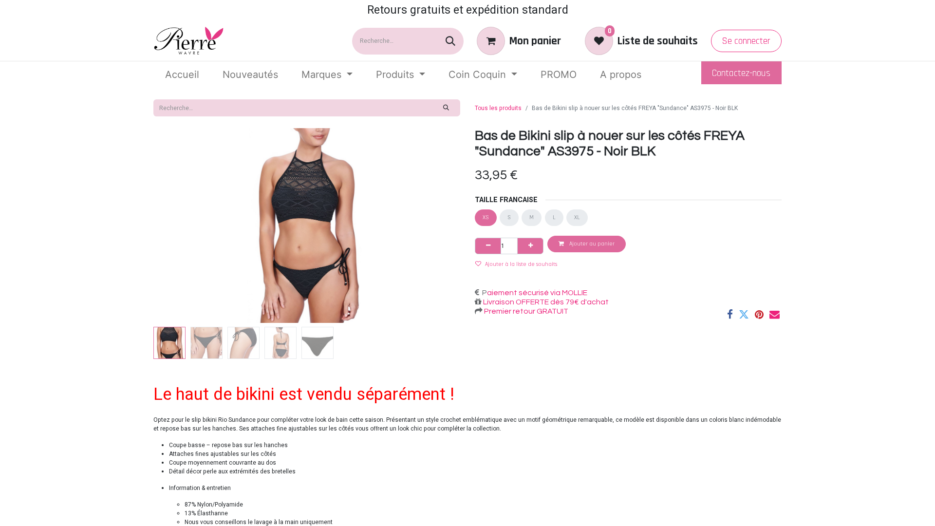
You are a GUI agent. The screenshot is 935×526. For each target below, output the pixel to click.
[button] (176, 225)
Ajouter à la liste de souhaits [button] (521, 264)
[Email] (774, 314)
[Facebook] (730, 314)
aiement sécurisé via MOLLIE (537, 293)
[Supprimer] (488, 246)
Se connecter (746, 41)
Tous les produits (498, 108)
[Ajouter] (530, 246)
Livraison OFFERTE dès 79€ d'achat (545, 302)
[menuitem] (182, 74)
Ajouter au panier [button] (591, 243)
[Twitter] (744, 314)
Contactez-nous (741, 73)
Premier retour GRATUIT (525, 311)
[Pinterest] (759, 314)
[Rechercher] (450, 41)
